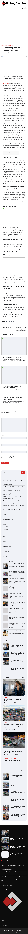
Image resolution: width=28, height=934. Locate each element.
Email (3, 442)
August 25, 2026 (15, 702)
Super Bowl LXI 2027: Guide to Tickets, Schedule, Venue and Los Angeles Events (17, 653)
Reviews (4, 541)
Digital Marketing (6, 521)
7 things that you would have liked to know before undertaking (12, 386)
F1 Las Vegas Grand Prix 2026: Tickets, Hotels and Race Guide (18, 661)
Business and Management (8, 45)
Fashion (4, 524)
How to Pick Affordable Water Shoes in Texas (11, 509)
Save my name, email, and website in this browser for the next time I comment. (15, 456)
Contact (3, 923)
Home (2, 918)
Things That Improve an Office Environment (11, 490)
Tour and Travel (6, 551)
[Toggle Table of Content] (15, 152)
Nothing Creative (14, 930)
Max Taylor (5, 52)
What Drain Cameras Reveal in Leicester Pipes (11, 500)
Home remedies (5, 534)
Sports (4, 544)
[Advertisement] (14, 26)
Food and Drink (6, 526)
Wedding (4, 553)
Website (3, 449)
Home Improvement (6, 531)
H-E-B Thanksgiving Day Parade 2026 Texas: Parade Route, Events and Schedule (18, 815)
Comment (4, 416)
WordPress (19, 932)
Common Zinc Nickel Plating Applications (11, 503)
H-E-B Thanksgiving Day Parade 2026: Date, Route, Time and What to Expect (18, 808)
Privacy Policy (4, 925)
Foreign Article (5, 529)
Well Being (5, 556)
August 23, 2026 (15, 754)
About (2, 920)
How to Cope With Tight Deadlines (12, 357)
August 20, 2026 (15, 764)
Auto (3, 516)
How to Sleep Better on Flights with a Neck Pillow (12, 480)
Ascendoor (8, 932)
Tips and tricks (5, 548)
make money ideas (9, 321)
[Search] (25, 8)
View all (23, 677)
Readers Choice (6, 539)
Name (3, 435)
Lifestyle (4, 536)
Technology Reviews (7, 546)
